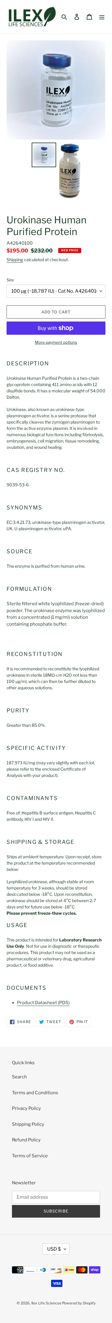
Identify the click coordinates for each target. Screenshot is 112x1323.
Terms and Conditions (35, 1092)
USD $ (54, 1249)
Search (19, 1077)
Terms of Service (30, 1155)
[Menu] (102, 16)
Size (10, 279)
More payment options (56, 342)
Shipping (15, 259)
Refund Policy (26, 1140)
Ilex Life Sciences (46, 1303)
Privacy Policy (26, 1108)
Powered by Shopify (79, 1303)
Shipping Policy (28, 1124)
